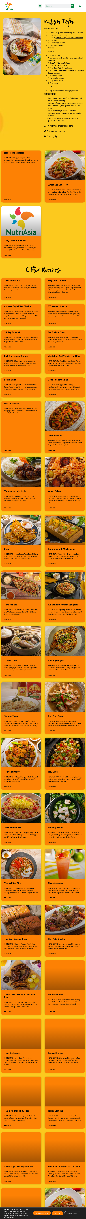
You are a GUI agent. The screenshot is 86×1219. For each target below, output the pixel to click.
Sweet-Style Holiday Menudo (18, 1166)
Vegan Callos (54, 491)
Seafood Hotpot (12, 280)
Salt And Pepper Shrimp (16, 356)
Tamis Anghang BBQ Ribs (16, 1111)
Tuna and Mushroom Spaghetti (63, 604)
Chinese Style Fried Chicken (18, 306)
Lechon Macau (11, 403)
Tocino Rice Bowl (12, 827)
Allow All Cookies (42, 1213)
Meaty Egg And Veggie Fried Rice (64, 356)
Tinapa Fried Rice (12, 883)
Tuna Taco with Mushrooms (61, 549)
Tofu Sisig (53, 772)
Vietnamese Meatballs (15, 491)
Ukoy (6, 549)
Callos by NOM (55, 435)
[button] (40, 6)
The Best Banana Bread (15, 939)
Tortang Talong (11, 716)
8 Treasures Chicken (58, 306)
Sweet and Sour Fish (58, 185)
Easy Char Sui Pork (57, 280)
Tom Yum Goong (56, 716)
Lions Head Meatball (14, 153)
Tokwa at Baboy (12, 772)
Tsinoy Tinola (10, 660)
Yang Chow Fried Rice (15, 240)
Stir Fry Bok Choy (56, 332)
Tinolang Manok (56, 827)
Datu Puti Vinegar (61, 35)
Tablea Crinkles (55, 1111)
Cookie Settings (72, 1213)
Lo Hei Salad (10, 380)
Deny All (57, 1213)
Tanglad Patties (55, 1053)
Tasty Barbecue (12, 1053)
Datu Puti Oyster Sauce (63, 68)
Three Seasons (55, 883)
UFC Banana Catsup (62, 63)
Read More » (8, 199)
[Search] (72, 6)
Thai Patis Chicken (57, 939)
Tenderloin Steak (56, 994)
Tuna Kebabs (10, 604)
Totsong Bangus (56, 660)
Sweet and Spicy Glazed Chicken (64, 1166)
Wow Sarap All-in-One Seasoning (70, 38)
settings (10, 1217)
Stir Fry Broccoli (12, 332)
